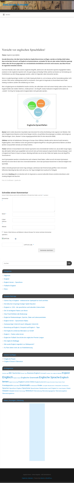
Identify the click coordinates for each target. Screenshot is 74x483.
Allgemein (7, 275)
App (7, 373)
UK (57, 388)
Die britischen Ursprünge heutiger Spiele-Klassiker (20, 304)
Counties (48, 373)
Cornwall (43, 373)
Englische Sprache (49, 377)
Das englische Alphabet (56, 373)
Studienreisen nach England (47, 388)
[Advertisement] (37, 31)
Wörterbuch (30, 391)
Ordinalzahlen (58, 385)
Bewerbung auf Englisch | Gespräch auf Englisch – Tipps (22, 327)
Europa (48, 382)
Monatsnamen (51, 385)
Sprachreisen (35, 388)
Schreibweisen (65, 385)
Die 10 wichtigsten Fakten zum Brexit (15, 310)
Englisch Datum (17, 377)
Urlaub (68, 388)
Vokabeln (5, 391)
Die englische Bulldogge (11, 341)
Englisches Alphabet (16, 4)
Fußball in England (10, 285)
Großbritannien (33, 385)
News (6, 289)
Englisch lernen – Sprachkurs (13, 282)
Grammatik (25, 385)
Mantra (43, 478)
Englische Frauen (9, 359)
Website (4, 226)
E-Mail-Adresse (4, 221)
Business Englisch (33, 373)
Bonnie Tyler (24, 373)
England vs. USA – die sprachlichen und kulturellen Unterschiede (24, 307)
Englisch (7, 377)
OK (68, 263)
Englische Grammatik (30, 378)
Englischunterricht (40, 382)
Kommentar (4, 199)
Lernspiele (45, 385)
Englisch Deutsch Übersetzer (13, 361)
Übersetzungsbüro (61, 391)
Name (4, 214)
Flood (63, 382)
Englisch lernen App (13, 382)
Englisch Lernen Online (26, 382)
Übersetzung (38, 391)
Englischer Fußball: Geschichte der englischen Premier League (24, 337)
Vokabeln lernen (14, 391)
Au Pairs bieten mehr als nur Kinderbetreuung (18, 347)
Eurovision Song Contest (56, 382)
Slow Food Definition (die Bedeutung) (15, 314)
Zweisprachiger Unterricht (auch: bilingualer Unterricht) (21, 324)
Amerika (4, 373)
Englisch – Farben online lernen (14, 334)
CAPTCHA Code (28, 245)
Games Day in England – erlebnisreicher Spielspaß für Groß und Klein (26, 300)
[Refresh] (16, 238)
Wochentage (22, 391)
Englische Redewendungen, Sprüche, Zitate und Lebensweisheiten (25, 317)
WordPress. (49, 478)
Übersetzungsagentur (48, 391)
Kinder (40, 385)
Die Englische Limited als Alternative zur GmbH (19, 331)
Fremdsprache (7, 385)
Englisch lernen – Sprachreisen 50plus (16, 320)
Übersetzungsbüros (8, 393)
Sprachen (5, 388)
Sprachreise (26, 388)
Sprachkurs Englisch (15, 388)
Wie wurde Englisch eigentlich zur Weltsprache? (19, 344)
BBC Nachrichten (15, 373)
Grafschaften (16, 385)
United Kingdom (62, 388)
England (6, 279)
